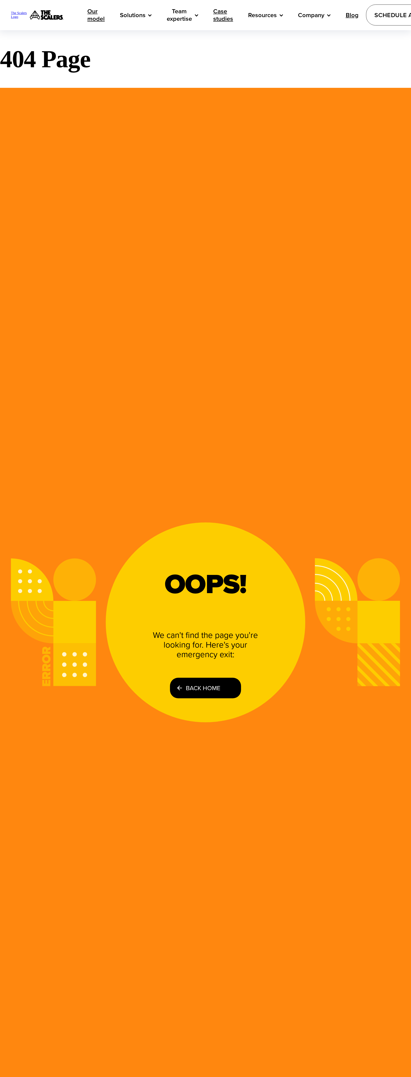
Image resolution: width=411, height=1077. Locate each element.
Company (311, 14)
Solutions (133, 14)
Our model (96, 15)
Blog (352, 14)
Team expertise (179, 15)
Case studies (223, 15)
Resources (262, 14)
